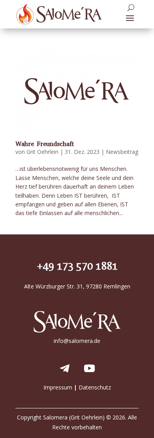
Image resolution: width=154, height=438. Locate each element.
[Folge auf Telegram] (64, 368)
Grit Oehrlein (42, 151)
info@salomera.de (77, 340)
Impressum (57, 387)
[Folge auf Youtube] (89, 368)
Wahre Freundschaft (44, 144)
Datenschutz (95, 387)
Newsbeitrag (122, 151)
